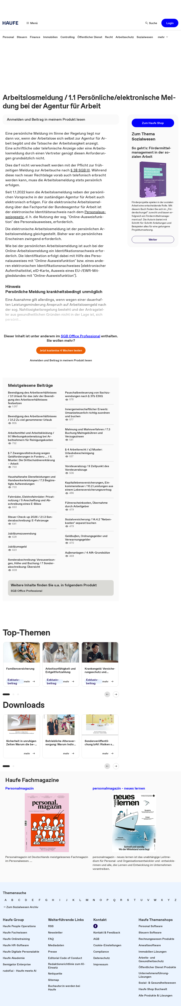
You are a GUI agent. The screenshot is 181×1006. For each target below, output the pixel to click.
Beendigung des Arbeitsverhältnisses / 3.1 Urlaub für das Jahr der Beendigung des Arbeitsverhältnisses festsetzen (32, 398)
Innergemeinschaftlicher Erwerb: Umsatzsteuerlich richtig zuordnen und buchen (87, 412)
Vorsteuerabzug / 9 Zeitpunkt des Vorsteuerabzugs (87, 467)
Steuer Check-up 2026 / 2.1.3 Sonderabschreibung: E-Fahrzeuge (30, 518)
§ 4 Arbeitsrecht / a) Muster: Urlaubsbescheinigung (83, 451)
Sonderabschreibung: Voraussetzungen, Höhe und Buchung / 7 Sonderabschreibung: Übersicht (32, 563)
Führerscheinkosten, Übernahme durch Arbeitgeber (86, 504)
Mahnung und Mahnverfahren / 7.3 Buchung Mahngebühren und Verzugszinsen (87, 432)
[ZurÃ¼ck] (107, 694)
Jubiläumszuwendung (22, 533)
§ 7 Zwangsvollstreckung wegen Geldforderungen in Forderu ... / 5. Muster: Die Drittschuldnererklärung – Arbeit (31, 458)
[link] (8, 37)
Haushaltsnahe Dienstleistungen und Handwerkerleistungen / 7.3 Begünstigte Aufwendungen (32, 480)
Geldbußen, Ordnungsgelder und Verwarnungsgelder (86, 537)
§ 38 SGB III (80, 170)
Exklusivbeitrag (14, 681)
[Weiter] (116, 694)
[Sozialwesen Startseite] (11, 23)
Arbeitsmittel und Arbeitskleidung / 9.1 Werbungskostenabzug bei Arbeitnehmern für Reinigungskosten (31, 436)
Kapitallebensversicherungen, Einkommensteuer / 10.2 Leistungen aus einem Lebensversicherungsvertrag (89, 486)
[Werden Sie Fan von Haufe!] (95, 926)
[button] (169, 23)
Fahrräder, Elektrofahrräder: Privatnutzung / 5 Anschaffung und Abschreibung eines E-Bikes (31, 500)
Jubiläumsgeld (17, 546)
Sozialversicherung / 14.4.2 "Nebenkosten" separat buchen (88, 521)
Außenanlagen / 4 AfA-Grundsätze (87, 552)
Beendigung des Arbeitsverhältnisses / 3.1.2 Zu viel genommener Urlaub (32, 417)
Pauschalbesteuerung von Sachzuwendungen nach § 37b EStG (87, 394)
